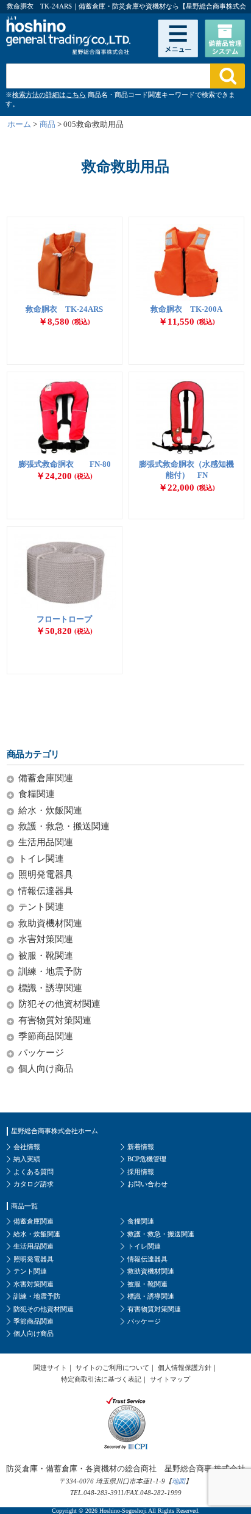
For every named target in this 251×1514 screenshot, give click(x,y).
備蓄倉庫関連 (45, 778)
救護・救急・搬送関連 (64, 826)
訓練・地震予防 (50, 971)
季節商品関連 (45, 1036)
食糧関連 (36, 793)
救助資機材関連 (50, 923)
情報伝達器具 (45, 890)
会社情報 (26, 1146)
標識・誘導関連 (50, 987)
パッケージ (41, 1052)
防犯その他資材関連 (59, 1003)
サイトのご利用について (112, 1367)
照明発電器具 (45, 874)
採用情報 (140, 1171)
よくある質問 (33, 1171)
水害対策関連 (45, 939)
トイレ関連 (41, 858)
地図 (178, 1481)
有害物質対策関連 (54, 1020)
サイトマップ (170, 1379)
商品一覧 (24, 1205)
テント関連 (41, 906)
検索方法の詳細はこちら (49, 94)
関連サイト (50, 1367)
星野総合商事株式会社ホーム (54, 1130)
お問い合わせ (147, 1184)
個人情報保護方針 (184, 1367)
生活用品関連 (45, 842)
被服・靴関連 (45, 955)
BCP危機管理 (146, 1159)
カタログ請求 (33, 1184)
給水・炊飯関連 (50, 810)
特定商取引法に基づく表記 (101, 1379)
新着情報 (140, 1146)
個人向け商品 (45, 1068)
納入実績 (26, 1159)
